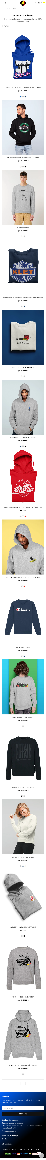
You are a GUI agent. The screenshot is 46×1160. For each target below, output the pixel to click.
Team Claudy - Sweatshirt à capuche (23, 1065)
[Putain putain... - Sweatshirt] (23, 756)
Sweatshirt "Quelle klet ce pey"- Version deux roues (23, 297)
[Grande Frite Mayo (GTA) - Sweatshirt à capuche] (23, 57)
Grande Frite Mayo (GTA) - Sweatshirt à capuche (23, 87)
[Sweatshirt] (23, 267)
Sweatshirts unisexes (16, 9)
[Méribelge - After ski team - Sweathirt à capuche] (23, 477)
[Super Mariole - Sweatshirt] (23, 686)
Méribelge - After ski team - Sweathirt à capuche (23, 507)
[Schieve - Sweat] (23, 197)
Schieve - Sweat (23, 227)
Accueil (4, 9)
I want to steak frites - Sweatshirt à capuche (23, 577)
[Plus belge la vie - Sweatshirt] (23, 826)
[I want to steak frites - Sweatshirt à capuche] (23, 547)
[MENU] (2, 3)
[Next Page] (27, 1083)
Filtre (6, 26)
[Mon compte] (35, 3)
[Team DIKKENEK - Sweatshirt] (23, 966)
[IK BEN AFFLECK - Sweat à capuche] (23, 407)
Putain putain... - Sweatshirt (23, 787)
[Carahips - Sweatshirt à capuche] (23, 896)
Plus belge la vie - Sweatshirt (23, 857)
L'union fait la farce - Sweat (23, 367)
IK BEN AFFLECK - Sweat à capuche (23, 437)
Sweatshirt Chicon (23, 647)
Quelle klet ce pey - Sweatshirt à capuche (23, 157)
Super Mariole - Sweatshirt (23, 717)
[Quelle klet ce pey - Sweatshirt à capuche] (23, 127)
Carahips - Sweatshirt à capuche (23, 927)
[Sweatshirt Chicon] (23, 616)
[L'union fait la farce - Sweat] (23, 337)
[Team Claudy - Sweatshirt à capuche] (23, 1034)
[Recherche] (5, 3)
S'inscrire (23, 1114)
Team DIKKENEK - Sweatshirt (23, 997)
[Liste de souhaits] (38, 3)
